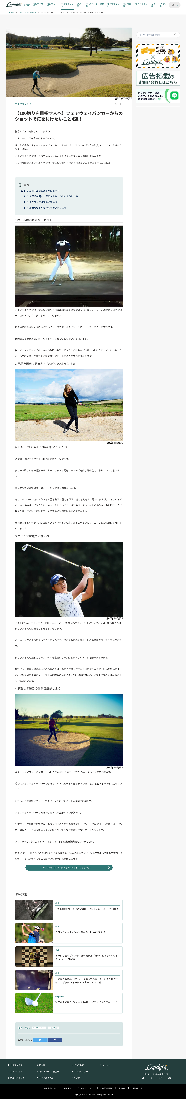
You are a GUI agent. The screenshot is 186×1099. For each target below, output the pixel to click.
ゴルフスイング (17, 1078)
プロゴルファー (81, 1071)
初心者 (27, 1028)
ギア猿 (77, 1078)
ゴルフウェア (16, 1071)
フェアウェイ (53, 1028)
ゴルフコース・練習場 (49, 1071)
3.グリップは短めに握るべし (44, 202)
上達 (20, 1028)
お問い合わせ (137, 1088)
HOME (11, 12)
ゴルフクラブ (16, 1065)
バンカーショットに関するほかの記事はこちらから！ (67, 867)
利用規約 (67, 1088)
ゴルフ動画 (79, 1065)
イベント (106, 1065)
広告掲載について (51, 1088)
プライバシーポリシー (85, 1088)
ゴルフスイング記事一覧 (27, 12)
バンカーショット (39, 1028)
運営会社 (122, 1088)
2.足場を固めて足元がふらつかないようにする (54, 196)
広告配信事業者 (106, 1088)
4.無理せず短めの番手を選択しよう (48, 207)
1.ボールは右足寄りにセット (44, 190)
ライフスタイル (46, 1078)
